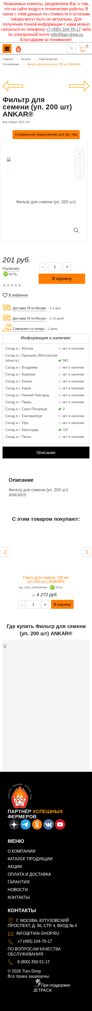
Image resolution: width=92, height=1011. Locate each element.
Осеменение (11, 64)
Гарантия (19, 882)
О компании (22, 851)
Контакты (19, 897)
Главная (8, 59)
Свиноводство (48, 59)
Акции (15, 866)
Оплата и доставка (29, 874)
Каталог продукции (30, 859)
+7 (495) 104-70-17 (63, 29)
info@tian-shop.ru (67, 34)
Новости (18, 890)
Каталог (26, 59)
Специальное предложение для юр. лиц (46, 134)
